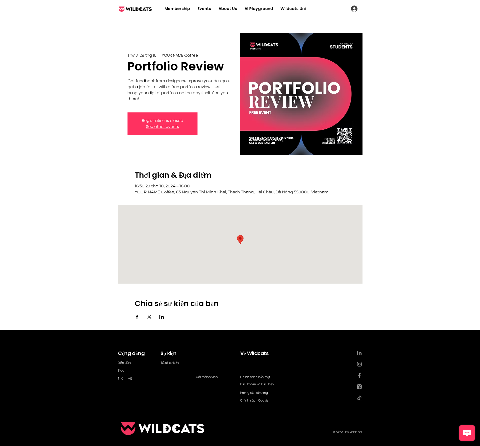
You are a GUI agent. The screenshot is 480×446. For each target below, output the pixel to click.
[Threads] (359, 387)
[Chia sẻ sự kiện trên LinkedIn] (161, 317)
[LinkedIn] (359, 353)
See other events (162, 126)
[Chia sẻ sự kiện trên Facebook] (137, 317)
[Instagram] (359, 364)
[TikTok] (359, 398)
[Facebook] (359, 375)
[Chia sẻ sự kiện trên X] (149, 317)
